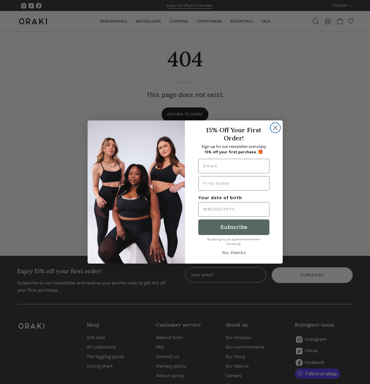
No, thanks (234, 252)
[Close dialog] (275, 128)
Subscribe (233, 227)
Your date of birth (220, 197)
